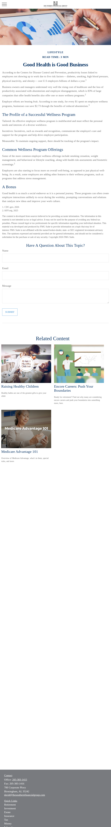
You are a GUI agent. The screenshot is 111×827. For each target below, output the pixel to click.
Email (5, 268)
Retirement (10, 804)
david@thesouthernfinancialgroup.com (24, 794)
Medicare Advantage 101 (19, 452)
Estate (7, 812)
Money (8, 823)
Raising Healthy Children (20, 386)
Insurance (9, 816)
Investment (10, 808)
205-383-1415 (19, 779)
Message (6, 285)
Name (5, 250)
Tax (6, 819)
